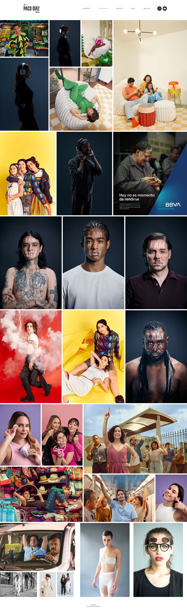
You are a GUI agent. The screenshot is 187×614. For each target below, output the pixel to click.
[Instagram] (159, 8)
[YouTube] (165, 8)
